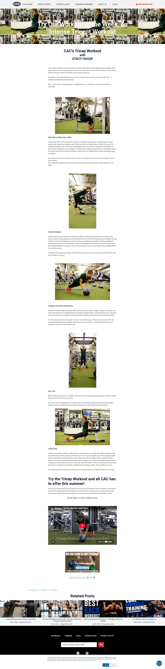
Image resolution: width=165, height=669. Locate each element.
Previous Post (33, 590)
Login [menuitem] (114, 4)
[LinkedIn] (88, 577)
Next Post (53, 590)
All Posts (44, 590)
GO (101, 645)
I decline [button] (114, 665)
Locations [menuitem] (27, 4)
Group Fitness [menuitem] (44, 4)
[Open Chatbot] (159, 663)
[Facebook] (91, 577)
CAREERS (68, 636)
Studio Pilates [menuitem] (62, 4)
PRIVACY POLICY (107, 636)
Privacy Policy (92, 660)
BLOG (78, 636)
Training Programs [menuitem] (84, 4)
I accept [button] (106, 665)
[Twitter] (94, 577)
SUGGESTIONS (90, 636)
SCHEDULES (55, 636)
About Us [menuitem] (102, 4)
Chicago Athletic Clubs (79, 38)
